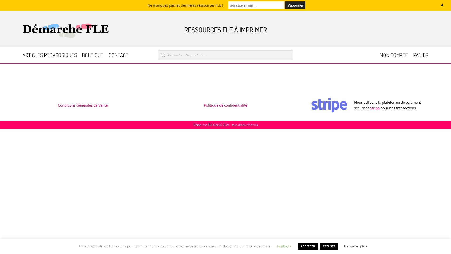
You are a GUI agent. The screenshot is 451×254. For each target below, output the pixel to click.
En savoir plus (355, 246)
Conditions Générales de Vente (83, 105)
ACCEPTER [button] (308, 246)
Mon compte (394, 55)
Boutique (93, 55)
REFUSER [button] (329, 246)
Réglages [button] (284, 246)
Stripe (375, 108)
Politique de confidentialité (225, 105)
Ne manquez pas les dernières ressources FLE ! (185, 5)
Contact (118, 55)
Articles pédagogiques (50, 55)
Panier (420, 55)
